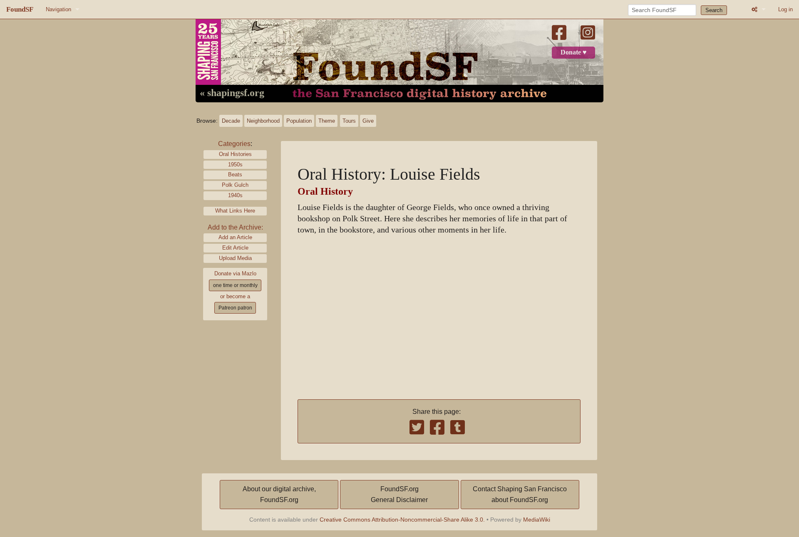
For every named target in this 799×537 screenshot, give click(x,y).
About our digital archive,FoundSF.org (279, 494)
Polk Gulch (235, 185)
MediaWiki (536, 519)
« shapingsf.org (232, 93)
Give (368, 121)
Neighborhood (263, 121)
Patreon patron (235, 307)
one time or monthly (235, 285)
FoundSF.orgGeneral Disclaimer (399, 494)
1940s (235, 195)
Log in (785, 9)
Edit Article (235, 248)
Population (299, 121)
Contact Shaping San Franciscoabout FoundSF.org (520, 494)
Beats (235, 174)
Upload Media (235, 258)
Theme (326, 121)
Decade (231, 121)
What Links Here (235, 211)
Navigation (58, 9)
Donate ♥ (574, 52)
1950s (235, 164)
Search (713, 10)
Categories (234, 143)
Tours (349, 121)
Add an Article (235, 237)
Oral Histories (235, 154)
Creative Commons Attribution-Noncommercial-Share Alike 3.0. (402, 519)
